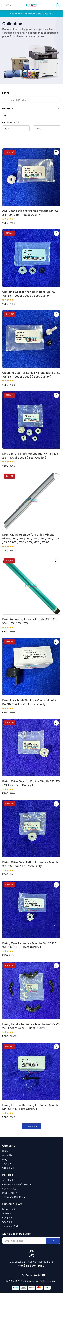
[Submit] (53, 1241)
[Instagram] (39, 1275)
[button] (57, 5)
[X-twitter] (23, 1275)
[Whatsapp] (27, 1275)
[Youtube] (43, 1275)
